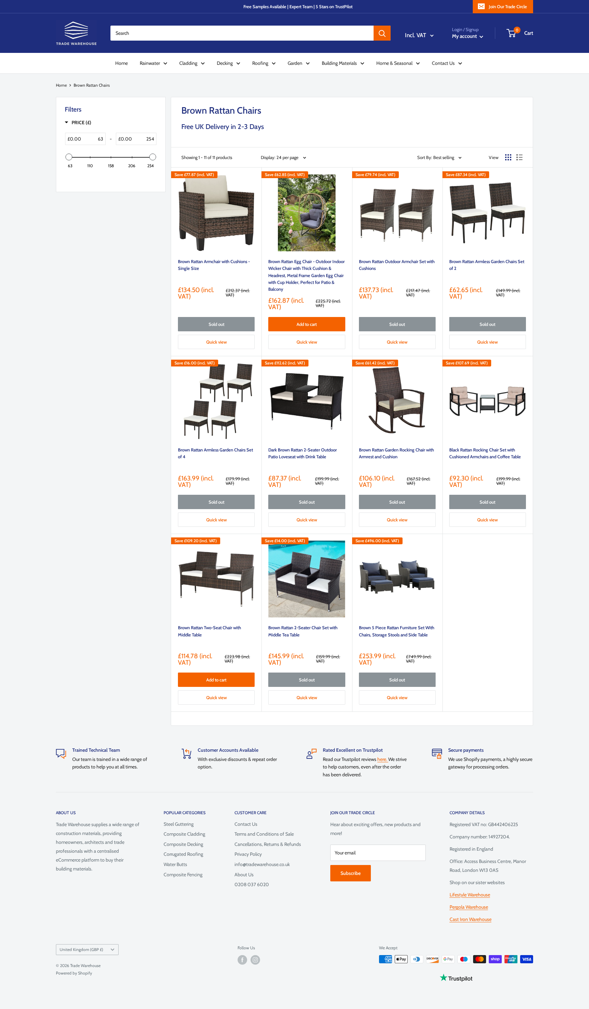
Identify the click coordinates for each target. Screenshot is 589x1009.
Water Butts (175, 864)
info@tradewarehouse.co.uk (262, 864)
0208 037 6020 (252, 884)
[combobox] (242, 33)
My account (465, 36)
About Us (244, 874)
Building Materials (339, 63)
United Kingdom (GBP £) (81, 949)
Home (121, 63)
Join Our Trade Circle (508, 6)
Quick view (216, 342)
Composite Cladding (184, 834)
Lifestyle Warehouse (470, 895)
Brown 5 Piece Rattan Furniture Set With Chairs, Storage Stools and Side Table (396, 631)
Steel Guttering (179, 824)
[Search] (382, 33)
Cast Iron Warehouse (471, 919)
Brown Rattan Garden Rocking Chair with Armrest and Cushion (396, 453)
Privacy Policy (248, 854)
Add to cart (307, 324)
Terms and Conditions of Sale (264, 834)
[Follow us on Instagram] (255, 960)
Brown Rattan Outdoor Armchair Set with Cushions (397, 265)
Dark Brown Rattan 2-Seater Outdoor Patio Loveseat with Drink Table (302, 453)
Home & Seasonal (394, 63)
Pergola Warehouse (469, 907)
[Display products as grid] (508, 157)
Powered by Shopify (74, 973)
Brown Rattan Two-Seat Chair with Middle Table (209, 631)
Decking (225, 63)
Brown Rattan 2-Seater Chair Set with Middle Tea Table (302, 631)
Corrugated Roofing (183, 854)
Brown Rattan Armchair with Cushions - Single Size (214, 265)
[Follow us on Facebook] (242, 960)
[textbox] (93, 139)
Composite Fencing (183, 874)
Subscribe (351, 873)
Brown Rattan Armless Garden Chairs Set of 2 (486, 265)
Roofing (260, 63)
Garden (295, 63)
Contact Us (443, 63)
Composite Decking (183, 844)
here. (382, 759)
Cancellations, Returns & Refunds (268, 844)
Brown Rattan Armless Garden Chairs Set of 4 (215, 453)
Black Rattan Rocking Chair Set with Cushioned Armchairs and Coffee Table (485, 453)
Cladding (188, 63)
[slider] (68, 157)
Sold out (216, 324)
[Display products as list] (519, 157)
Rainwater (150, 63)
